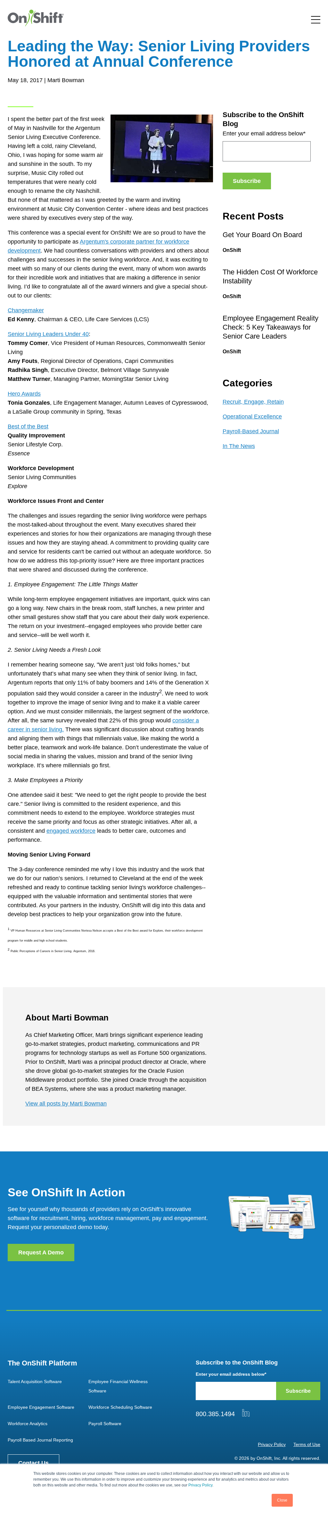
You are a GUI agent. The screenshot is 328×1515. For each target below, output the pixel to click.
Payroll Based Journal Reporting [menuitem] (40, 1439)
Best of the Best (28, 426)
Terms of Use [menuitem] (306, 1444)
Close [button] (282, 1500)
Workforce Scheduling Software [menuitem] (120, 1407)
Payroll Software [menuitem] (104, 1423)
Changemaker (26, 310)
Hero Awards (24, 394)
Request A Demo (41, 1252)
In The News (239, 446)
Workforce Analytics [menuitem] (27, 1423)
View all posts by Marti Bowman (66, 1103)
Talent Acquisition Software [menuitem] (35, 1381)
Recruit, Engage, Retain (253, 402)
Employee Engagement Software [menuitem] (41, 1407)
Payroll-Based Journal (251, 431)
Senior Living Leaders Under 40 (48, 334)
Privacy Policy (200, 1485)
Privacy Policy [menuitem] (272, 1444)
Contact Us (33, 1463)
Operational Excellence (252, 416)
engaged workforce (70, 831)
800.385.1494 (215, 1413)
